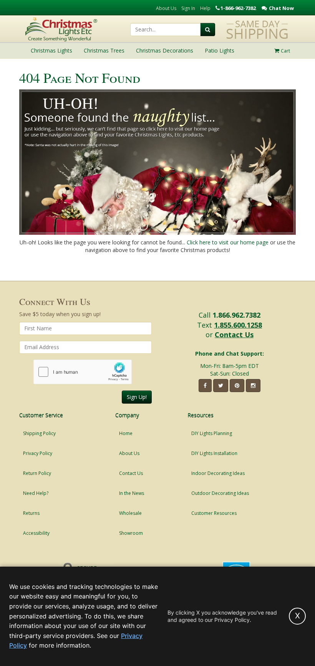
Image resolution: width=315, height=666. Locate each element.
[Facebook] (205, 385)
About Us (166, 8)
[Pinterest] (237, 385)
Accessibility (36, 533)
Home (126, 433)
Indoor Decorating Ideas (218, 473)
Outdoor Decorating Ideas (220, 493)
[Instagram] (253, 385)
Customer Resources (214, 513)
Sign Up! (137, 397)
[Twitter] (220, 385)
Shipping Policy (39, 433)
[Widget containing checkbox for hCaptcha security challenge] (82, 371)
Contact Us (234, 334)
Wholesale (130, 513)
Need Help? (35, 493)
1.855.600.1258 (238, 325)
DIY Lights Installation (214, 453)
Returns (31, 513)
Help (205, 8)
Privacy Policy (37, 453)
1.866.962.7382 (236, 315)
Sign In (188, 8)
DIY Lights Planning (211, 433)
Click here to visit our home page (228, 242)
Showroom (131, 533)
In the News (131, 493)
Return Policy (37, 473)
